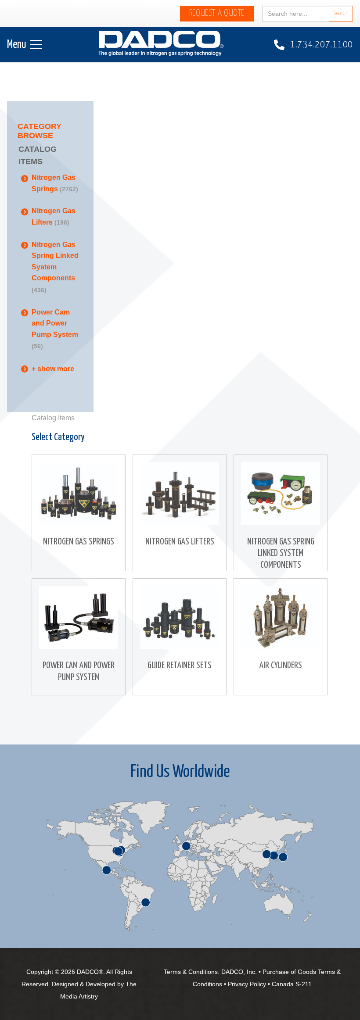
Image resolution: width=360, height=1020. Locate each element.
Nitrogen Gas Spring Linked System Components (55, 267)
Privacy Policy (247, 984)
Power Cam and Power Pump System (55, 329)
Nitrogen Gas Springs (55, 183)
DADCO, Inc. (239, 971)
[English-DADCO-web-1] (160, 45)
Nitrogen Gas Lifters (54, 216)
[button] (24, 45)
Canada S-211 (292, 984)
